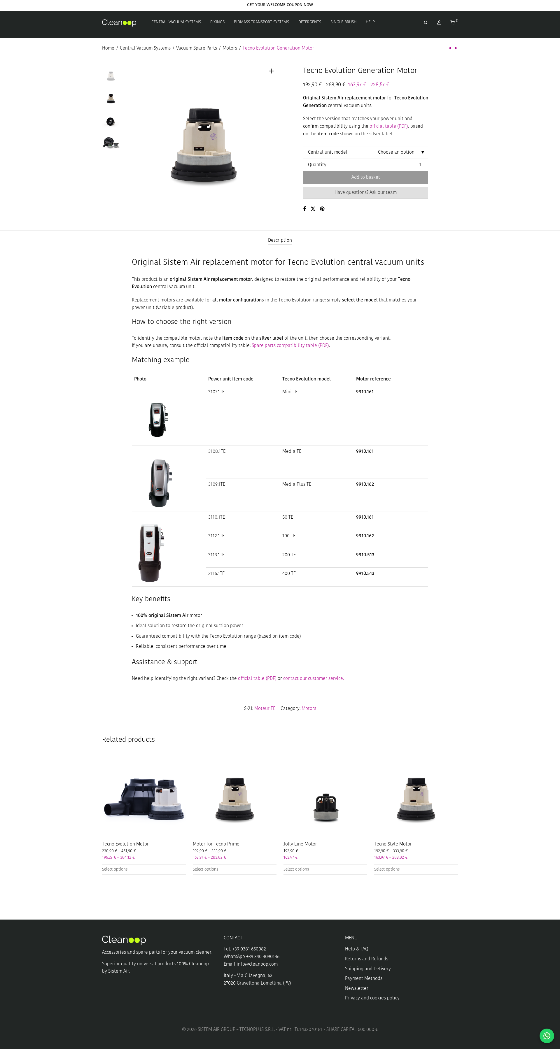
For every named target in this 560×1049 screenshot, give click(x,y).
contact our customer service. (313, 678)
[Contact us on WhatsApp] (547, 1036)
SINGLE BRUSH (343, 22)
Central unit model (327, 152)
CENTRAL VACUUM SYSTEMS (176, 22)
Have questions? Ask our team (366, 192)
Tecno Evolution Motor (125, 844)
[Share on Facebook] (304, 209)
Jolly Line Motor (300, 844)
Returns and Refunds (366, 959)
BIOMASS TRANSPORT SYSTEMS (261, 22)
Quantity (317, 165)
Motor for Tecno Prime (216, 844)
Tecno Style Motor (393, 844)
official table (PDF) (389, 126)
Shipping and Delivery (368, 969)
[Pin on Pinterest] (322, 209)
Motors (230, 48)
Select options (115, 869)
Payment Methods (363, 978)
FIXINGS (217, 22)
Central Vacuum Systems (145, 48)
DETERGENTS (309, 22)
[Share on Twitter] (313, 209)
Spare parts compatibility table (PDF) (290, 345)
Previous (135, 138)
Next (272, 138)
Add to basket (365, 177)
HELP (370, 22)
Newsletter (356, 988)
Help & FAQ (356, 949)
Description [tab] (280, 240)
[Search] (426, 23)
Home (108, 48)
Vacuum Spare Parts (196, 48)
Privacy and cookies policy (372, 998)
